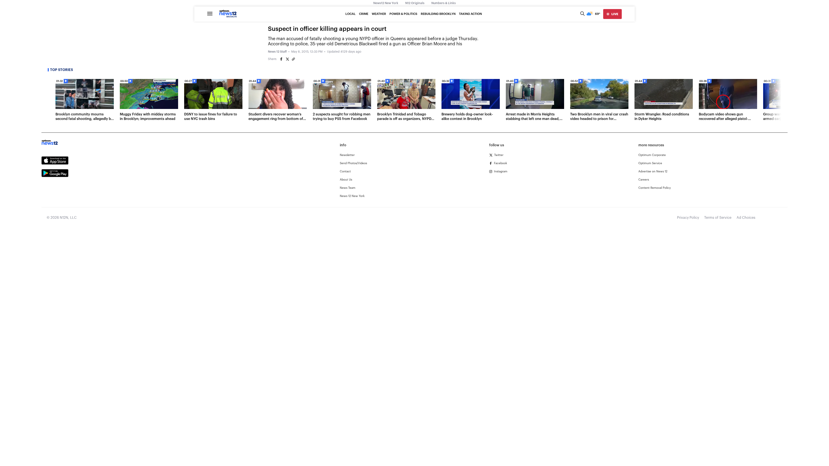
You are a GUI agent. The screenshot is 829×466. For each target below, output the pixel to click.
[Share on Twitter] (287, 59)
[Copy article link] (293, 59)
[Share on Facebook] (281, 59)
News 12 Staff (277, 51)
